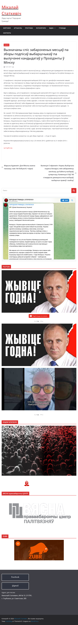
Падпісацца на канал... (40, 316)
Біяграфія (7, 28)
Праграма (29, 28)
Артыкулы (18, 28)
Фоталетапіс (41, 28)
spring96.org (8, 148)
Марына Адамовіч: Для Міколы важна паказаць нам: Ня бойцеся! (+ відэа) (19, 167)
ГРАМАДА (62, 28)
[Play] (40, 292)
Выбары (6, 45)
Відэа (51, 28)
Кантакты (7, 33)
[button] (54, 28)
